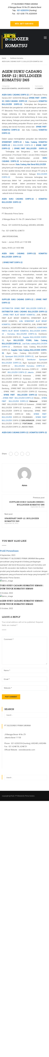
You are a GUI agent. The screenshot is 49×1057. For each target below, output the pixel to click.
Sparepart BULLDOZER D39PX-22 (19, 356)
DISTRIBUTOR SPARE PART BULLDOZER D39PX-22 (24, 308)
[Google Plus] (16, 454)
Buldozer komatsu (9, 88)
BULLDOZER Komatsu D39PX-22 (30, 366)
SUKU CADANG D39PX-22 (16, 101)
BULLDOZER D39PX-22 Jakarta (20, 372)
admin (24, 485)
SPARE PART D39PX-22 (12, 262)
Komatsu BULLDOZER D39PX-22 (22, 334)
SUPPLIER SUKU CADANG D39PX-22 (17, 299)
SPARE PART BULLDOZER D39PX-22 (30, 148)
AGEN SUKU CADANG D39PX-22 (15, 95)
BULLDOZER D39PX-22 (23, 145)
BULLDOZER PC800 (23, 340)
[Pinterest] (28, 454)
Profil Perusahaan (9, 550)
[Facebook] (11, 454)
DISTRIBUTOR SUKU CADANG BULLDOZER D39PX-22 (24, 311)
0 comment (39, 88)
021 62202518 (23, 10)
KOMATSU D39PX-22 (38, 432)
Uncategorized (24, 88)
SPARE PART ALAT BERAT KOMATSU (19, 315)
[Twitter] (22, 454)
